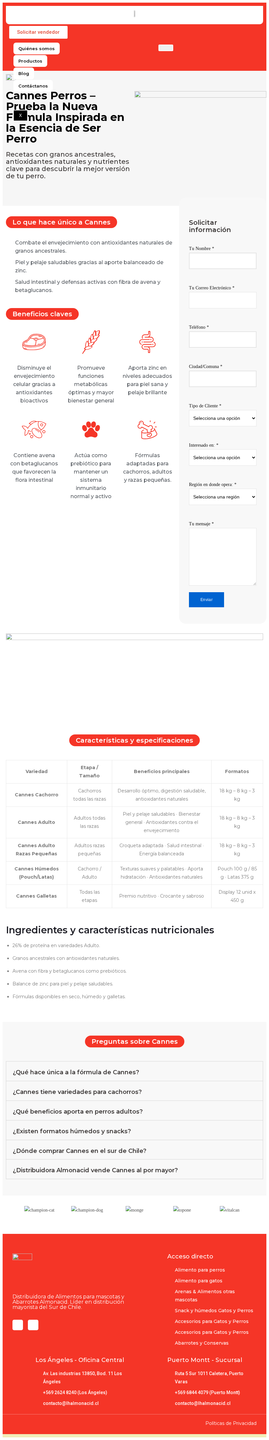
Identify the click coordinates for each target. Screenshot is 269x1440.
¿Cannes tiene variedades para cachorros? (77, 1092)
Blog (23, 73)
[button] (38, 32)
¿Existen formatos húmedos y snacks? (72, 1131)
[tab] (134, 1071)
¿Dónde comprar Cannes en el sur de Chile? (79, 1151)
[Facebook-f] (17, 1325)
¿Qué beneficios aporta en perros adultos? (78, 1111)
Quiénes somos (36, 48)
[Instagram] (33, 1325)
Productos (30, 61)
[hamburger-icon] (165, 48)
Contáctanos (33, 85)
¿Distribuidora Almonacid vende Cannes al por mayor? (95, 1170)
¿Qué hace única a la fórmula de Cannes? (76, 1072)
